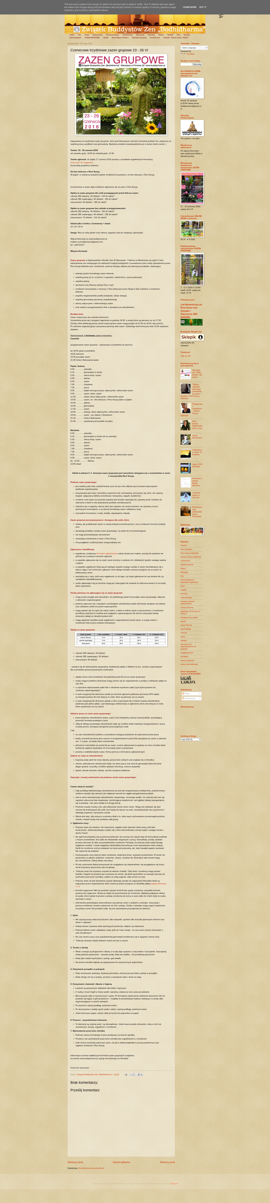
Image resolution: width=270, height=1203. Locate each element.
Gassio (184, 545)
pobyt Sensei (186, 625)
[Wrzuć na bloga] (133, 1074)
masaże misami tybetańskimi (187, 602)
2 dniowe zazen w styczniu (196, 495)
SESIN (105, 38)
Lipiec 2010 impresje (197, 465)
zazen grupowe (187, 660)
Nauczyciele (98, 35)
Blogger (174, 1183)
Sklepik (170, 35)
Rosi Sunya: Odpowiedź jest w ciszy (197, 424)
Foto (178, 35)
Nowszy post (75, 1162)
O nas (87, 35)
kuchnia (184, 594)
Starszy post (167, 1162)
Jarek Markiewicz (197, 436)
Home (72, 35)
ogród (183, 621)
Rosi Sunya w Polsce (120, 38)
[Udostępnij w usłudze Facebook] (139, 1074)
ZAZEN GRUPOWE (92, 38)
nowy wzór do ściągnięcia (81, 162)
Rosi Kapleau (186, 549)
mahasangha (186, 598)
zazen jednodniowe (189, 664)
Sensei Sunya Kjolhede (191, 557)
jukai (183, 586)
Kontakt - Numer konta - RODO (175, 38)
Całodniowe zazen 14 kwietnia (197, 452)
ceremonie (185, 561)
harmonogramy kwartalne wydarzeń (189, 581)
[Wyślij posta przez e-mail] (126, 1074)
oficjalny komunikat (189, 617)
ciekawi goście (187, 564)
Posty (186, 694)
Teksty (161, 35)
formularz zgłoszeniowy (107, 553)
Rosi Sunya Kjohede (190, 553)
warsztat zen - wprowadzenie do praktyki (188, 646)
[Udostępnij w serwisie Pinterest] (141, 1074)
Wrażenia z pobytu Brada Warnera (197, 482)
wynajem (184, 656)
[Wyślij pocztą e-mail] (131, 1074)
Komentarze (189, 698)
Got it (202, 7)
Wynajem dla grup (139, 38)
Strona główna (121, 1162)
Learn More (189, 7)
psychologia (186, 629)
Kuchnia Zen (155, 38)
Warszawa (140, 35)
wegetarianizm (187, 653)
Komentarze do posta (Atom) (91, 1168)
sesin (183, 637)
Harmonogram (75, 38)
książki (183, 590)
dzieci (183, 568)
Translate (190, 54)
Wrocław (151, 35)
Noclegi (187, 35)
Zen (79, 35)
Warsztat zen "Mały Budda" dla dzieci (197, 373)
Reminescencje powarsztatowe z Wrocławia (197, 511)
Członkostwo (127, 35)
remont (184, 633)
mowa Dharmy (187, 607)
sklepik (184, 640)
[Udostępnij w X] (136, 1074)
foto (182, 576)
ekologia (184, 572)
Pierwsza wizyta (112, 35)
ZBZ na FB (185, 356)
